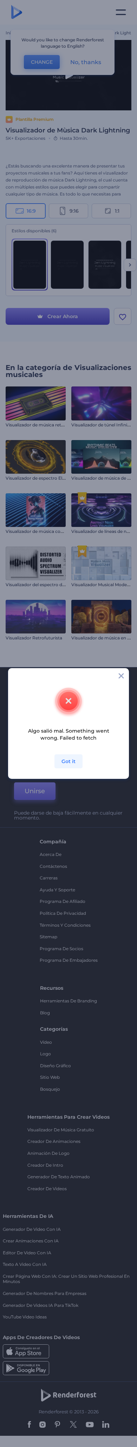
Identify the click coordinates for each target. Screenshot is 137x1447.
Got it (68, 761)
